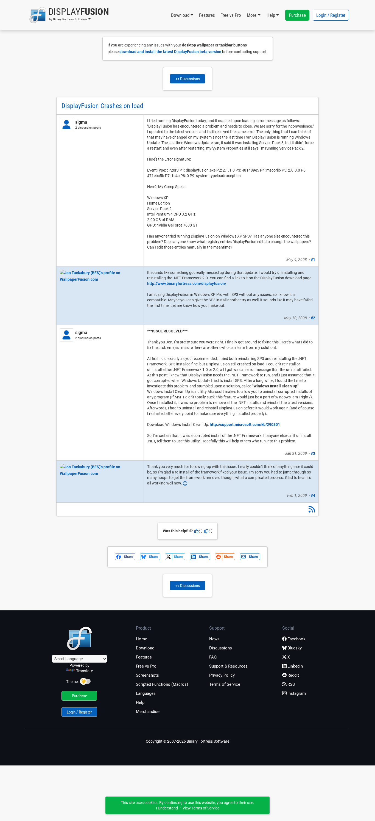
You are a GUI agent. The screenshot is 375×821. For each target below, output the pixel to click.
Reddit (293, 675)
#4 (313, 495)
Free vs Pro (230, 15)
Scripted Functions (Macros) (162, 684)
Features (207, 15)
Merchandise (147, 711)
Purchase (297, 15)
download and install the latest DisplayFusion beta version (170, 51)
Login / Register (330, 15)
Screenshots (147, 675)
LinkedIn (295, 666)
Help (140, 702)
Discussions (220, 648)
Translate (84, 670)
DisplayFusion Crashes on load (102, 106)
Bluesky (294, 648)
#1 (313, 259)
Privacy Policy (222, 675)
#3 (313, 453)
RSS (291, 684)
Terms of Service (224, 684)
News (214, 639)
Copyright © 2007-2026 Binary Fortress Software (187, 741)
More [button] (251, 15)
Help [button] (271, 15)
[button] (69, 15)
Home (141, 639)
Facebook (296, 639)
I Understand (167, 808)
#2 (313, 318)
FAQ (213, 657)
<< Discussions (187, 78)
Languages (146, 693)
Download (145, 648)
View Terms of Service (201, 808)
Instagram (296, 693)
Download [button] (180, 15)
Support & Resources (228, 666)
